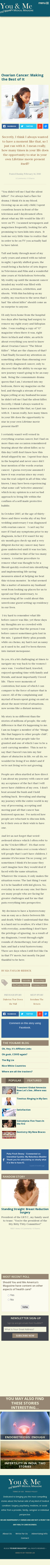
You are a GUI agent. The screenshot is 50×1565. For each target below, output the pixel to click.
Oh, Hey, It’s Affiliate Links (16, 1048)
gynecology (39, 980)
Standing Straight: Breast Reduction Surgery (25, 1210)
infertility (27, 980)
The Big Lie (8, 1060)
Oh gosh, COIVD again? (14, 1054)
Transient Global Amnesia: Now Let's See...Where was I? (31, 1090)
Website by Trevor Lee (25, 1553)
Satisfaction (24, 1109)
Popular (16, 1080)
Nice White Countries (14, 1065)
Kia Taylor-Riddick (21, 985)
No (12, 1299)
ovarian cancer (39, 985)
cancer (16, 980)
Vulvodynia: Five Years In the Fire (30, 1122)
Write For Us (22, 1533)
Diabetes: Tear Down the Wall (13, 999)
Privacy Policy (31, 1492)
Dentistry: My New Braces (31, 1132)
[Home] (16, 8)
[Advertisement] (25, 45)
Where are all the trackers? (17, 1071)
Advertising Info (40, 1533)
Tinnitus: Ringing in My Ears (32, 1098)
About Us (7, 1533)
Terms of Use (18, 1492)
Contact (25, 1538)
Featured (34, 1080)
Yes (12, 1295)
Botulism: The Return (36, 999)
